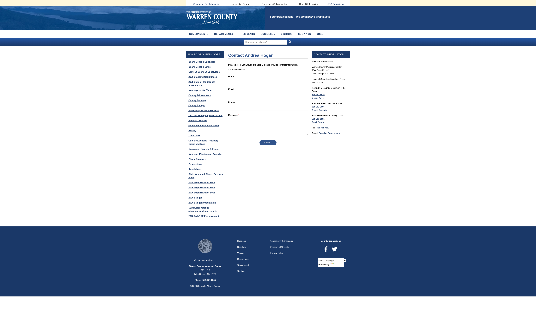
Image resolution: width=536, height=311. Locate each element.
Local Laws (194, 135)
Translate (339, 264)
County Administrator (199, 95)
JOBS (320, 34)
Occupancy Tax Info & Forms (203, 149)
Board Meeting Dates (199, 67)
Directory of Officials (279, 247)
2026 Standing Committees (202, 77)
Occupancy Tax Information (206, 4)
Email (231, 89)
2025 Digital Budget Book (201, 187)
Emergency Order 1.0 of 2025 (203, 110)
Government (243, 265)
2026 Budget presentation (202, 203)
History (192, 130)
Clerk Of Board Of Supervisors (204, 72)
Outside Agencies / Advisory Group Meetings (203, 142)
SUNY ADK (304, 34)
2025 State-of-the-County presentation (201, 84)
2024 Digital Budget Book (201, 182)
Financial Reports (197, 120)
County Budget (196, 105)
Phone (231, 102)
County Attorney (197, 100)
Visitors (240, 253)
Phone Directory (197, 159)
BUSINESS (267, 34)
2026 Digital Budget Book (201, 192)
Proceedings (195, 164)
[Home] (212, 17)
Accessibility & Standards (281, 241)
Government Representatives (203, 125)
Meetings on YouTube (199, 90)
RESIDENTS (248, 34)
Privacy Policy (276, 253)
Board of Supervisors (204, 54)
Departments (243, 259)
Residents (242, 247)
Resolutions (194, 169)
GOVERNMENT (198, 34)
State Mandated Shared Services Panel (205, 176)
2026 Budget (195, 198)
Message (233, 115)
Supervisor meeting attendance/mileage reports (202, 209)
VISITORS (287, 34)
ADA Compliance (336, 4)
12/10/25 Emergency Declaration (205, 115)
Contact (240, 271)
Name (231, 76)
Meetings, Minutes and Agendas (205, 154)
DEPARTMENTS (223, 34)
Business (241, 241)
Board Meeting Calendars (201, 62)
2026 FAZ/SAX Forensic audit (203, 216)
